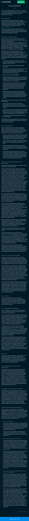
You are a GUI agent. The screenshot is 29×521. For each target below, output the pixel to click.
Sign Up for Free (14, 519)
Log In (21, 2)
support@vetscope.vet (6, 27)
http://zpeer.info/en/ (7, 235)
